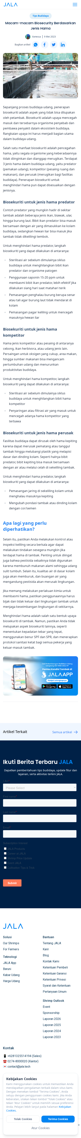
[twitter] (53, 44)
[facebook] (44, 44)
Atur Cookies (40, 1128)
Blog (46, 955)
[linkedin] (62, 44)
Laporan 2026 (52, 1019)
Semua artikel (62, 732)
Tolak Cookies (23, 1119)
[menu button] (75, 5)
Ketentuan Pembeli (55, 967)
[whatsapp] (35, 44)
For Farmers (11, 949)
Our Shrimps (11, 943)
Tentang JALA (52, 943)
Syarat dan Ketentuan (56, 985)
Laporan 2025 (52, 1025)
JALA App (9, 963)
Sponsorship (51, 1013)
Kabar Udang (11, 975)
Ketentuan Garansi (54, 973)
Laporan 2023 (52, 1037)
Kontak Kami (51, 961)
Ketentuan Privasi (54, 979)
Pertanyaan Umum (54, 991)
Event (46, 1007)
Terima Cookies (58, 1119)
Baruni (7, 969)
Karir (46, 949)
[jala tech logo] (10, 4)
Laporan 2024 (52, 1031)
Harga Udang (11, 981)
